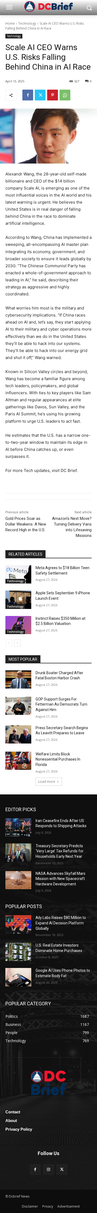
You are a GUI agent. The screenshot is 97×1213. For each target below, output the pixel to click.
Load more (46, 781)
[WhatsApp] (65, 95)
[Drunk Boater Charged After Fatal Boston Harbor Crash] (18, 679)
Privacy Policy (18, 1129)
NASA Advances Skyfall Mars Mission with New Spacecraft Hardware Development (60, 878)
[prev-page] (8, 643)
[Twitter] (40, 95)
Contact (12, 1112)
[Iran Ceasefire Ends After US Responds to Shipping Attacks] (18, 827)
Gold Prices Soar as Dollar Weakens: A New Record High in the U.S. (25, 524)
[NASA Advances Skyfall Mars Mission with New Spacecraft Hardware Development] (18, 880)
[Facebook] (27, 95)
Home (10, 23)
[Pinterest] (52, 95)
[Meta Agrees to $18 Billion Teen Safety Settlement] (18, 574)
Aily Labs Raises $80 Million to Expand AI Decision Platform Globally (61, 922)
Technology (27, 23)
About (11, 1120)
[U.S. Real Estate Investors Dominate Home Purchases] (18, 952)
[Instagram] (48, 1169)
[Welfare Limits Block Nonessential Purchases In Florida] (18, 761)
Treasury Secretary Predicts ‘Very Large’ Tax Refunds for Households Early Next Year (60, 851)
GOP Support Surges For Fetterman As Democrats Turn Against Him (61, 704)
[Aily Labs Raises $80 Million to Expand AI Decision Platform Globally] (18, 924)
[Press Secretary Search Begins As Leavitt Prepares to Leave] (18, 734)
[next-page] (17, 643)
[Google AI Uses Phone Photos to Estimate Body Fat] (18, 977)
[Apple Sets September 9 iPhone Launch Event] (18, 600)
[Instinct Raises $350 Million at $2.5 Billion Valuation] (18, 625)
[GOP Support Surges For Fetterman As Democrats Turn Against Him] (18, 706)
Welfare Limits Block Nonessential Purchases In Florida (58, 759)
